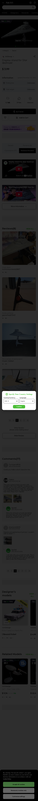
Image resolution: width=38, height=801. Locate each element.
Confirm (19, 406)
